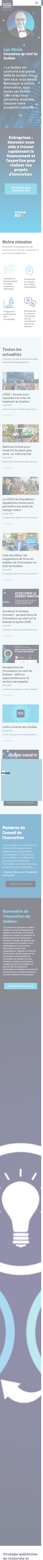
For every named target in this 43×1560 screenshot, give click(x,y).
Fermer (3, 773)
